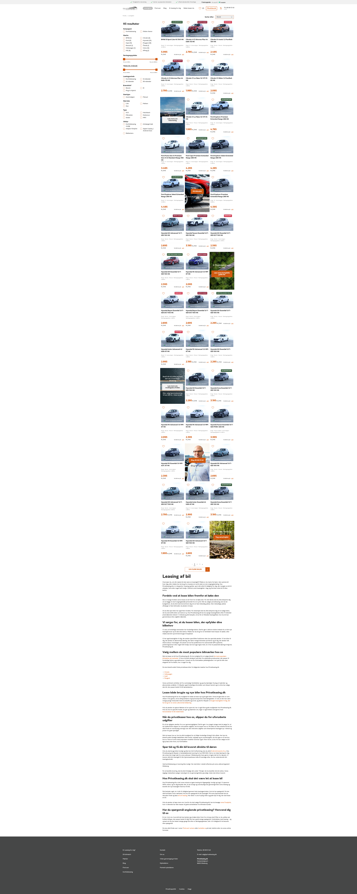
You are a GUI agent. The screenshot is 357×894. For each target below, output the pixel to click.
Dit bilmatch (197, 191)
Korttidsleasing (131, 31)
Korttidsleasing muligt (131, 125)
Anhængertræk (148, 124)
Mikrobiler (129, 115)
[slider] (124, 59)
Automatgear (130, 97)
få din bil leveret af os (218, 751)
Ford (128, 40)
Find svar (158, 8)
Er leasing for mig (175, 8)
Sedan (128, 117)
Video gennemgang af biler (169, 859)
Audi (166, 676)
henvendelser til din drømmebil (173, 712)
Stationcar (146, 115)
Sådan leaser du (189, 8)
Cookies (181, 889)
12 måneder (147, 79)
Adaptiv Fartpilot (131, 129)
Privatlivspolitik (171, 889)
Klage (189, 889)
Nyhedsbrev (164, 863)
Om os (162, 854)
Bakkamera (129, 133)
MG (128, 50)
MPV (144, 117)
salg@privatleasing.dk (209, 854)
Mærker (125, 859)
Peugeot (147, 43)
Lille (127, 103)
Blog (164, 8)
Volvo (146, 48)
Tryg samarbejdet (222, 537)
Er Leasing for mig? (129, 850)
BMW (128, 38)
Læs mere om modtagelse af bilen (172, 387)
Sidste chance (147, 31)
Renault (129, 45)
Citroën (146, 38)
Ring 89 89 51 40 (197, 460)
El (143, 88)
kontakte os (202, 828)
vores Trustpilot (226, 802)
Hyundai (147, 40)
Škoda (146, 45)
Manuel (145, 97)
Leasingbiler (148, 8)
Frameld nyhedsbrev (167, 867)
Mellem (145, 103)
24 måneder (130, 81)
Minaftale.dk (211, 8)
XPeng (146, 50)
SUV (127, 112)
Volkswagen (130, 48)
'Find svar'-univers (189, 828)
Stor (127, 106)
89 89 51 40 (207, 850)
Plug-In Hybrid (131, 90)
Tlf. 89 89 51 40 (229, 7)
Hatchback (146, 112)
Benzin (128, 88)
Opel (129, 43)
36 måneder (147, 81)
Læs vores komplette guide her (222, 274)
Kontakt (162, 850)
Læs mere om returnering (173, 119)
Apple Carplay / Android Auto (148, 130)
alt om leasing (182, 795)
